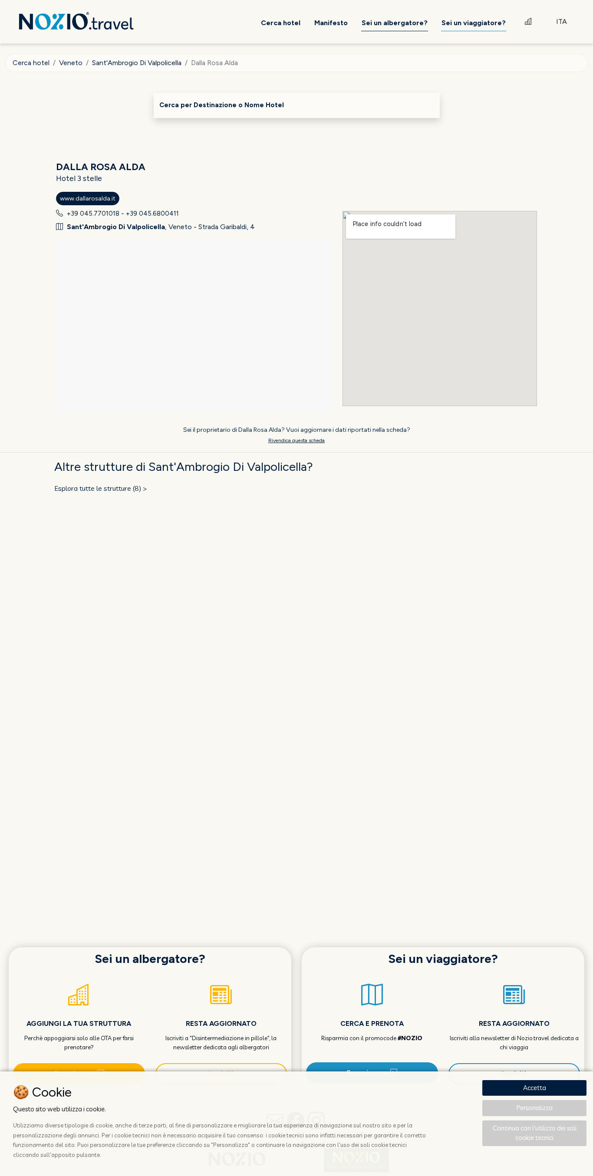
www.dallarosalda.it (87, 198)
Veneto (70, 63)
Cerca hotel (31, 63)
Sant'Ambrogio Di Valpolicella (136, 63)
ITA (561, 21)
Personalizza (535, 1108)
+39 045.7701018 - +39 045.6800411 (123, 213)
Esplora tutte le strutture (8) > (100, 488)
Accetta (534, 1088)
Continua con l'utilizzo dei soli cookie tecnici (535, 1133)
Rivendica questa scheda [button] (296, 440)
